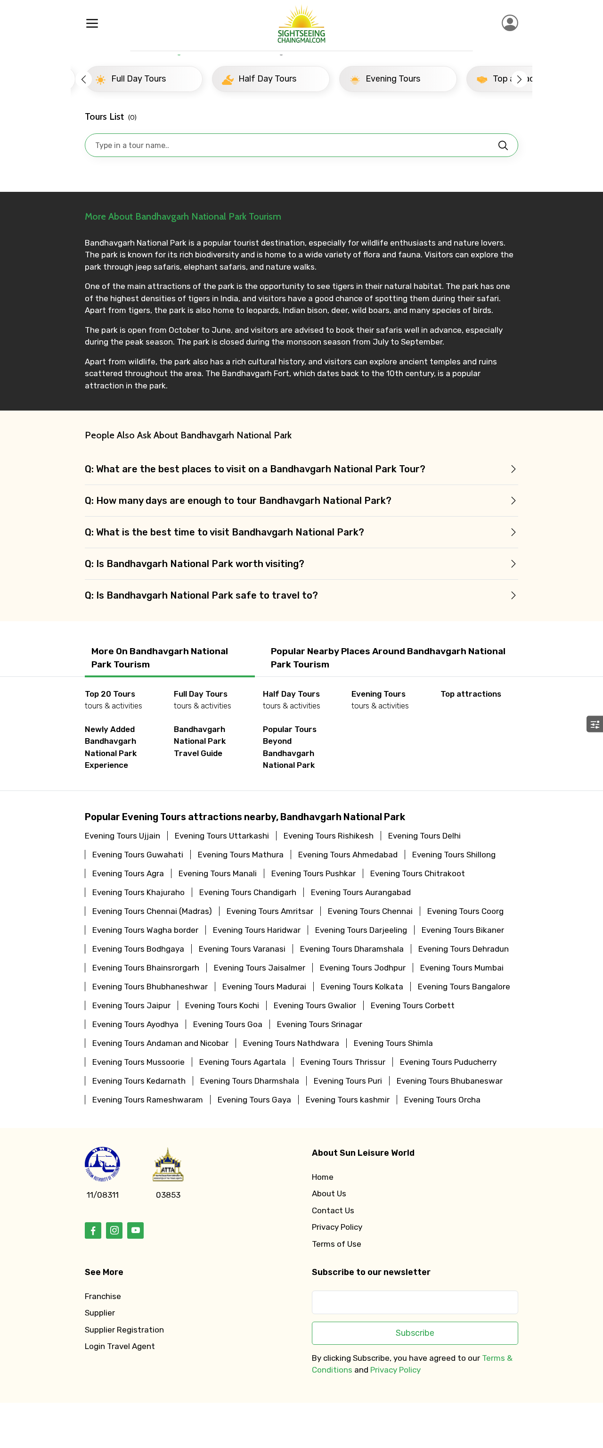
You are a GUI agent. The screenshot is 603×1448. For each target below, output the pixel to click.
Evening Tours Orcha (442, 1099)
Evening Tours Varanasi (242, 949)
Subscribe (415, 1333)
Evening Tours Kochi (222, 1005)
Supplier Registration (124, 1329)
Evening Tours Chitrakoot (417, 873)
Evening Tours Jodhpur (363, 967)
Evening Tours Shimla (393, 1043)
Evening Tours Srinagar (319, 1024)
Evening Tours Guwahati (137, 854)
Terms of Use (336, 1244)
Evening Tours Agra (128, 873)
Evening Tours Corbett (413, 1005)
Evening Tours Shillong (454, 854)
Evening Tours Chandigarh (247, 892)
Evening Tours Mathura (241, 854)
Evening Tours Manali (218, 873)
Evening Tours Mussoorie (138, 1062)
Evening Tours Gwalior (315, 1005)
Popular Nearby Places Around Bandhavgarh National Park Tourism (388, 658)
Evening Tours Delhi (424, 835)
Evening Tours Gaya (254, 1099)
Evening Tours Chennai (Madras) (152, 911)
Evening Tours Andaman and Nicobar (160, 1043)
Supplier (100, 1312)
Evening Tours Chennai (370, 911)
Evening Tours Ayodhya (135, 1024)
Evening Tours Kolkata (362, 986)
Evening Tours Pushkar (313, 873)
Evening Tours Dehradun (463, 949)
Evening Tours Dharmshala (249, 1081)
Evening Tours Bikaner (463, 930)
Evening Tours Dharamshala (352, 949)
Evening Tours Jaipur (131, 1005)
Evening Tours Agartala (242, 1062)
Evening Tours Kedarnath (139, 1081)
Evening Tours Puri (348, 1081)
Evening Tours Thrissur (343, 1062)
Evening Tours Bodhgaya (138, 949)
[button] (83, 79)
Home (323, 1177)
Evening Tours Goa (227, 1024)
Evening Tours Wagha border (145, 930)
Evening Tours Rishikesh (329, 835)
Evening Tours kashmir (348, 1099)
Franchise (103, 1296)
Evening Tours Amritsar (270, 911)
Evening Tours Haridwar (257, 930)
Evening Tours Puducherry (448, 1062)
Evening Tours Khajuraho (138, 892)
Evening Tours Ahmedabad (348, 854)
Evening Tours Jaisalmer (259, 967)
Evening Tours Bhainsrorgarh (145, 967)
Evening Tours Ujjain (122, 835)
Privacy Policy (337, 1227)
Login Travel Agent (120, 1346)
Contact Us (333, 1210)
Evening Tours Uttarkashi (222, 835)
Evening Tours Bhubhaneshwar (150, 986)
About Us (329, 1193)
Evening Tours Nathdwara (291, 1043)
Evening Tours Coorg (465, 911)
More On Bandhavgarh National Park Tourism (159, 658)
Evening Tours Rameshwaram (147, 1099)
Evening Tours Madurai (264, 986)
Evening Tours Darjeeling (361, 930)
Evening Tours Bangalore (464, 986)
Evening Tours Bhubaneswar (450, 1081)
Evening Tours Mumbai (462, 967)
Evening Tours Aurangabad (361, 892)
